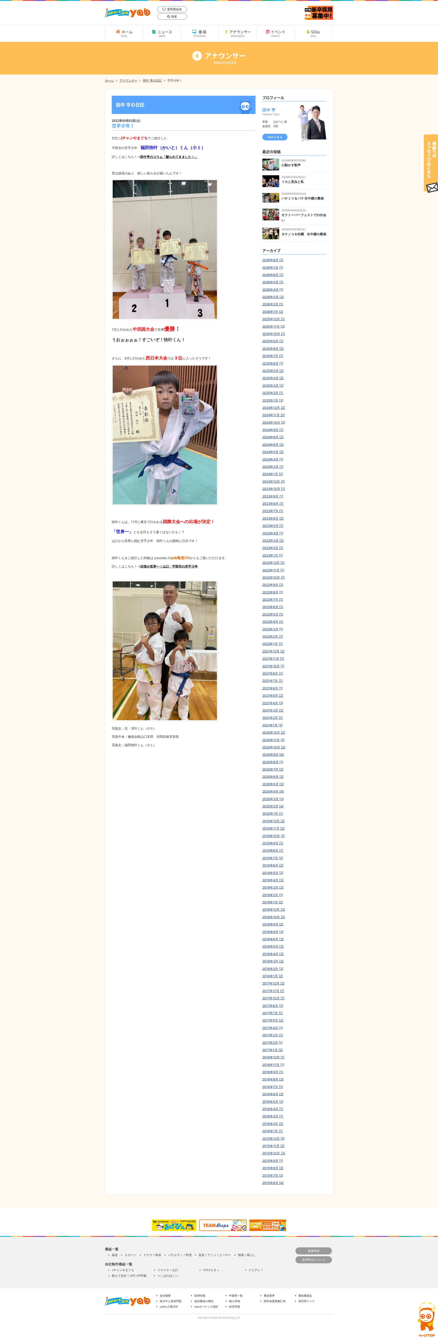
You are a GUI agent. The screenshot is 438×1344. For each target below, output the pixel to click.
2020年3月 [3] (273, 799)
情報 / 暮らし (247, 1255)
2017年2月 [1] (272, 1043)
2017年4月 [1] (272, 1028)
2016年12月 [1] (273, 1057)
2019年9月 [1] (272, 843)
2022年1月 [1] (272, 644)
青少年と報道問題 (171, 1301)
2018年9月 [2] (272, 924)
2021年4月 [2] (272, 703)
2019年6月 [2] (272, 865)
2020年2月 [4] (273, 806)
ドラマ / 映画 (152, 1255)
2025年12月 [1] (273, 319)
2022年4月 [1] (272, 622)
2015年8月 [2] (272, 1168)
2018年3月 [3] (273, 961)
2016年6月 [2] (272, 1094)
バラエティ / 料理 (180, 1255)
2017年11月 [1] (273, 991)
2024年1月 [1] (272, 474)
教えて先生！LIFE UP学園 (129, 1275)
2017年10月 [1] (273, 998)
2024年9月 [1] (272, 430)
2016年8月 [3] (273, 1079)
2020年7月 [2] (272, 769)
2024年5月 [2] (273, 452)
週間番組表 (174, 9)
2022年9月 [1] (272, 585)
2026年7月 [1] (272, 267)
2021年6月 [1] (272, 688)
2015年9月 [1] (272, 1161)
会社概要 (165, 1295)
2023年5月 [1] (272, 526)
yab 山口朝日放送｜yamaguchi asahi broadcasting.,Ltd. (127, 13)
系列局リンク (306, 1301)
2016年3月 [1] (272, 1116)
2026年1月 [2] (272, 312)
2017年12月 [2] (273, 983)
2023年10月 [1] (273, 489)
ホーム (127, 33)
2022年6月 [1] (272, 607)
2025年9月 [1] (272, 341)
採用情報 (199, 1295)
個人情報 (234, 1301)
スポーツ (130, 1255)
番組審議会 (305, 1295)
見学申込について (314, 1259)
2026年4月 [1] (272, 290)
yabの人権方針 (169, 1306)
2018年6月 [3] (273, 939)
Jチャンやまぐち (123, 1270)
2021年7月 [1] (272, 681)
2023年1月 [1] (272, 555)
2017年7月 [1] (272, 1013)
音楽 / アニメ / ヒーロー (214, 1255)
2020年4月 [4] (273, 791)
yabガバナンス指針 (206, 1306)
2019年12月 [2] (273, 821)
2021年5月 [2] (272, 695)
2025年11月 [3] (273, 326)
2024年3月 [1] (272, 467)
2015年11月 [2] (273, 1146)
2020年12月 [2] (273, 732)
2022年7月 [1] (272, 599)
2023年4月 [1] (272, 533)
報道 (115, 1255)
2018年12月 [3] (273, 909)
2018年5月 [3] (273, 946)
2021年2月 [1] (272, 718)
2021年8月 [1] (272, 673)
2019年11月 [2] (273, 828)
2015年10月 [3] (273, 1153)
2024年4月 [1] (272, 459)
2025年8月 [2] (273, 349)
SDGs (315, 33)
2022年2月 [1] (272, 636)
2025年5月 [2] (273, 371)
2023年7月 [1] (272, 511)
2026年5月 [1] (272, 282)
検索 (174, 16)
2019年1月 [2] (272, 902)
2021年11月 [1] (273, 658)
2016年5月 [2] (272, 1102)
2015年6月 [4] (273, 1183)
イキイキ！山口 (167, 1270)
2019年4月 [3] (273, 880)
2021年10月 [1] (273, 666)
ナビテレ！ (256, 1270)
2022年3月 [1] (272, 629)
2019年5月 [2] (272, 873)
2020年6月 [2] (273, 777)
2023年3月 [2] (273, 540)
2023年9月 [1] (272, 496)
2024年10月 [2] (273, 422)
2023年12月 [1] (273, 481)
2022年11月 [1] (273, 570)
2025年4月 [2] (273, 378)
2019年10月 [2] (273, 836)
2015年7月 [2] (272, 1175)
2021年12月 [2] (273, 651)
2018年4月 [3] (273, 954)
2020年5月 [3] (273, 784)
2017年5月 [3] (272, 1020)
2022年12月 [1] (273, 563)
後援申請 (314, 1251)
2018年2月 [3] (272, 969)
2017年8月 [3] (272, 1006)
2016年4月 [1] (272, 1109)
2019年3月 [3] (273, 887)
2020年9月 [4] (273, 754)
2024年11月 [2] (273, 415)
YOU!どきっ (211, 1270)
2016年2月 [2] (272, 1124)
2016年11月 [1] (273, 1065)
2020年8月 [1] (272, 762)
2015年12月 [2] (273, 1138)
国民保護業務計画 (275, 1301)
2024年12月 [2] (273, 408)
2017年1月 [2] (272, 1050)
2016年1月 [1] (272, 1131)
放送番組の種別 (204, 1301)
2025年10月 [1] (273, 334)
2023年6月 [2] (273, 518)
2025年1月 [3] (272, 400)
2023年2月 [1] (272, 548)
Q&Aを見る (274, 137)
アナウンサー (240, 33)
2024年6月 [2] (273, 444)
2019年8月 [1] (272, 850)
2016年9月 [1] (272, 1072)
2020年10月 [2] (273, 747)
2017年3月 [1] (272, 1035)
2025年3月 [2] (273, 385)
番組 (200, 33)
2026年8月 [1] (272, 260)
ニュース (165, 33)
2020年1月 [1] (272, 813)
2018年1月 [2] (272, 976)
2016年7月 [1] (272, 1087)
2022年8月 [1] (272, 592)
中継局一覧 (236, 1295)
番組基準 (269, 1295)
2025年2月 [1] (272, 393)
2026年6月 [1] (272, 275)
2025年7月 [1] (272, 356)
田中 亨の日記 (152, 80)
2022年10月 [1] (273, 577)
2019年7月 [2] (272, 858)
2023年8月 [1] (272, 504)
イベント (278, 33)
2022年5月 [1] (272, 614)
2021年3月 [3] (272, 710)
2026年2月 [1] (272, 304)
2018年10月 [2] (273, 917)
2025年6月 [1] (272, 363)
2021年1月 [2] (272, 725)
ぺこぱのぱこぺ (167, 1275)
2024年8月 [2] (273, 437)
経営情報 (234, 1306)
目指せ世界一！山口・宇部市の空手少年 (169, 566)
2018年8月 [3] (273, 932)
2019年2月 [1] (272, 895)
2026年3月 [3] (273, 297)
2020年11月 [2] (273, 740)
